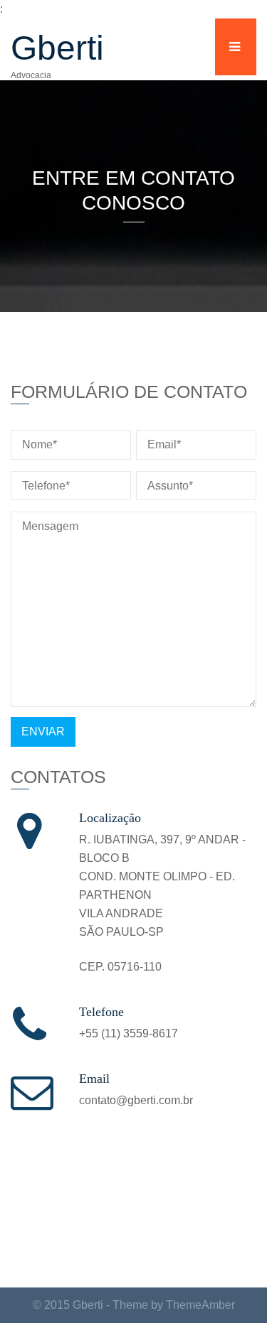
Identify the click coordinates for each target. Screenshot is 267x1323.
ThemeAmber (200, 1305)
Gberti (57, 48)
